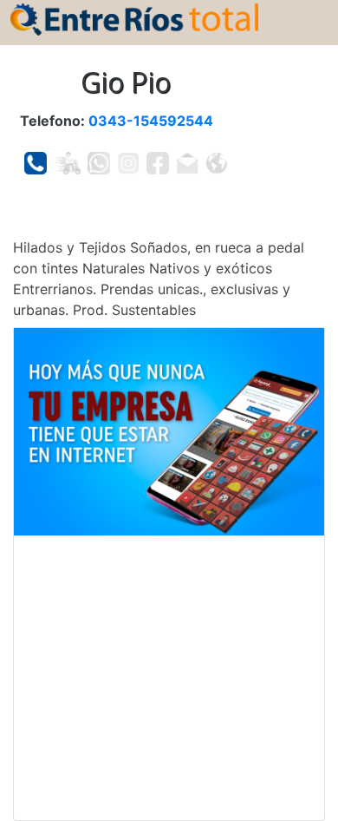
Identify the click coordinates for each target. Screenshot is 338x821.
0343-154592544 (150, 120)
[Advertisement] (169, 677)
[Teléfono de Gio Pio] (35, 163)
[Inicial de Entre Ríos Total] (134, 18)
